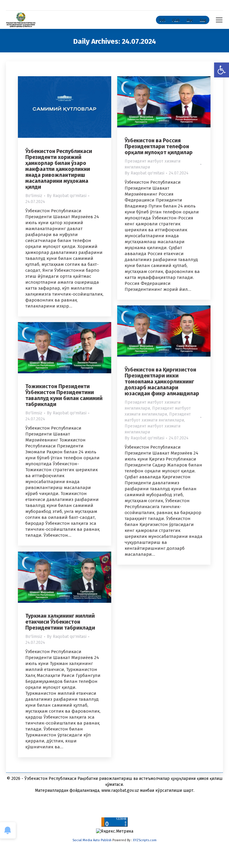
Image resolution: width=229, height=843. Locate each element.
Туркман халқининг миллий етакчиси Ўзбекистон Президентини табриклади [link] (60, 622)
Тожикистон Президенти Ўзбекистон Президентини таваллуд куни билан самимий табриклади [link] (64, 395)
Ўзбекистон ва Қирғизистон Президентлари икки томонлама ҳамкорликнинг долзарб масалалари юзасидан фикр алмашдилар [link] (162, 381)
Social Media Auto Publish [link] (92, 840)
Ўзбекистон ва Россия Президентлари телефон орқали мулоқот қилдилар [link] (159, 146)
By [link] (66, 195)
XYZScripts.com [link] (145, 840)
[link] (221, 70)
